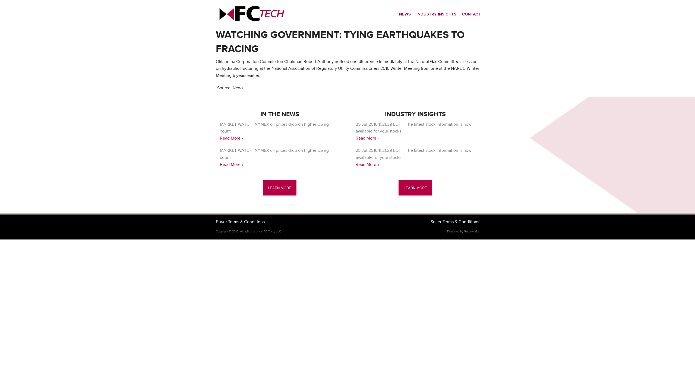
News (405, 14)
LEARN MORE (279, 187)
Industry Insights (436, 14)
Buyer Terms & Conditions (240, 222)
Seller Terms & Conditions (455, 222)
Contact (471, 14)
